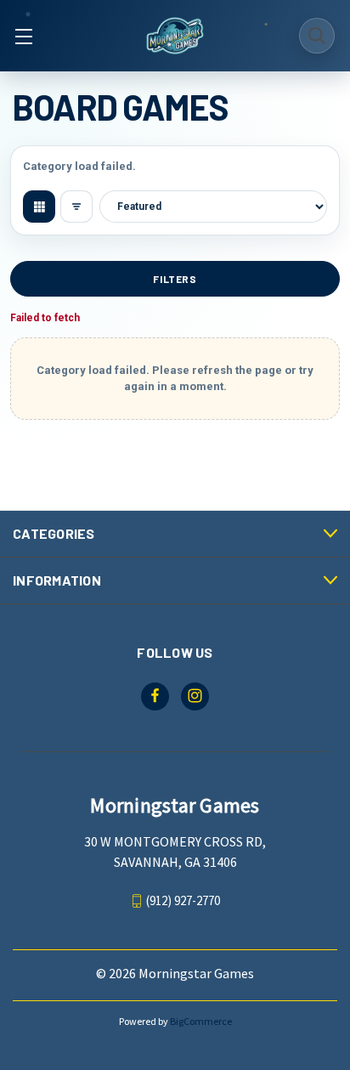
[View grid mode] (39, 206)
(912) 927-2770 (183, 900)
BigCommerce (201, 1021)
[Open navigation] (23, 35)
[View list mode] (76, 206)
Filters (174, 279)
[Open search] (317, 36)
